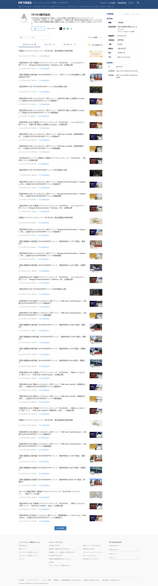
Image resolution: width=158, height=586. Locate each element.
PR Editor (51, 562)
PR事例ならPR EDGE (89, 549)
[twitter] (61, 28)
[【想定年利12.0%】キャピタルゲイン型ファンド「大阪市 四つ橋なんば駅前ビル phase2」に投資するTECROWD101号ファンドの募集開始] (60, 113)
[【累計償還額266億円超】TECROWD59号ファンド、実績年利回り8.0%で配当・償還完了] (60, 364)
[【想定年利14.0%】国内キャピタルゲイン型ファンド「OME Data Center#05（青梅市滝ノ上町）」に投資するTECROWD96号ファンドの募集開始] (60, 399)
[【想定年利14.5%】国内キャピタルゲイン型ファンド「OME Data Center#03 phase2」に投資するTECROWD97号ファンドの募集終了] (60, 304)
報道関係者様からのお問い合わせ (71, 580)
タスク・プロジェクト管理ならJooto (59, 565)
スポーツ (110, 6)
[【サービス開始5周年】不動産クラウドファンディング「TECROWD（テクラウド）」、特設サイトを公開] (60, 495)
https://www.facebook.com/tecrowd (127, 71)
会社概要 (21, 580)
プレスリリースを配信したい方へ (28, 555)
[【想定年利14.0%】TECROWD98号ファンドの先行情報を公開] (60, 292)
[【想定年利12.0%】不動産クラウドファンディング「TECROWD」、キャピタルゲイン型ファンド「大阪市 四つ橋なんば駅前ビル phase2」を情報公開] (60, 125)
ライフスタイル (85, 6)
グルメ (102, 6)
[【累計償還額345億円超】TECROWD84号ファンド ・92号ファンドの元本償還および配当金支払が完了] (60, 78)
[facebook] (64, 28)
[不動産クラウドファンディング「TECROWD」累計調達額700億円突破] (60, 54)
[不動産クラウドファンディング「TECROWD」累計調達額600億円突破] (60, 423)
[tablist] (49, 44)
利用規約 (56, 580)
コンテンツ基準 (46, 580)
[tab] (29, 44)
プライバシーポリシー (33, 580)
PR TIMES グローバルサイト (91, 559)
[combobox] (94, 37)
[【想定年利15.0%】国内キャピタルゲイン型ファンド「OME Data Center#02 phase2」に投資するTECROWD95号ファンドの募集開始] (60, 447)
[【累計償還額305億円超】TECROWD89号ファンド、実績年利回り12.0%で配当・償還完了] (60, 268)
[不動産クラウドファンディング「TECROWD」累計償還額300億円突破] (60, 221)
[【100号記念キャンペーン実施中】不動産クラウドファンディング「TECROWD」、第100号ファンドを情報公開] (60, 161)
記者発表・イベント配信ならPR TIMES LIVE (62, 552)
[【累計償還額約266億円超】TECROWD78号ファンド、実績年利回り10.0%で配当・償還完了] (60, 340)
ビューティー (61, 6)
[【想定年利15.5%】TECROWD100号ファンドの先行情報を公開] (60, 173)
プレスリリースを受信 (107, 3)
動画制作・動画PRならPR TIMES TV (59, 549)
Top (19, 6)
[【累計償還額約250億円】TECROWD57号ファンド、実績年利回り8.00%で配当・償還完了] (60, 471)
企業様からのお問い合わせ (91, 580)
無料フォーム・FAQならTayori (91, 545)
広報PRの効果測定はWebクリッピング (60, 559)
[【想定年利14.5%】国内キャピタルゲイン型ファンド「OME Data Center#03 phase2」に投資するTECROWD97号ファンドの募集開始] (60, 316)
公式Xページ (113, 554)
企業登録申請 (121, 3)
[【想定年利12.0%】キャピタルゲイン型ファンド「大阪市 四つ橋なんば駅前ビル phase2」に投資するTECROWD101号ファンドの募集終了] (60, 102)
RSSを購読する (97, 45)
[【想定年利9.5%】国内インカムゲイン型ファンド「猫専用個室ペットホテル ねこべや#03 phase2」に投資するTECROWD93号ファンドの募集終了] (60, 518)
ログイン (131, 3)
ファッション (72, 6)
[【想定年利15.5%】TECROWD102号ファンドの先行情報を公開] (60, 90)
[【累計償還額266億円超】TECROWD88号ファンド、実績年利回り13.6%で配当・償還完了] (60, 352)
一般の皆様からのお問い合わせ (110, 580)
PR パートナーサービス (89, 555)
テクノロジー (27, 6)
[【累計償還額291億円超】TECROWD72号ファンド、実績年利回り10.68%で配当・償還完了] (60, 328)
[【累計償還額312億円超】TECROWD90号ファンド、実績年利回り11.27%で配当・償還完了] (60, 244)
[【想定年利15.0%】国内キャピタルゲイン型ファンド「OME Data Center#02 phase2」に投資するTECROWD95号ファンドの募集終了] (60, 435)
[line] (67, 28)
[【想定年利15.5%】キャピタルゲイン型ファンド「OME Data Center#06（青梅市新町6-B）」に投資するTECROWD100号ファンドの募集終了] (60, 137)
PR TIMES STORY (54, 545)
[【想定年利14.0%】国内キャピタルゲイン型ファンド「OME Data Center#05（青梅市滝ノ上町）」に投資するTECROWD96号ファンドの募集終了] (60, 387)
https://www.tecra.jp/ (124, 57)
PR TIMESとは (23, 545)
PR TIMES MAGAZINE (55, 555)
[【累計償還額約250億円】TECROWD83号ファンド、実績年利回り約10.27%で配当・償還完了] (60, 483)
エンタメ (52, 6)
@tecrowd (119, 66)
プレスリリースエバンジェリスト (92, 552)
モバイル (37, 6)
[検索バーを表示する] (138, 2)
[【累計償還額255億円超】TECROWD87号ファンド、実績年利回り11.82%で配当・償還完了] (60, 459)
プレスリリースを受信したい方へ (28, 552)
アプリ (44, 6)
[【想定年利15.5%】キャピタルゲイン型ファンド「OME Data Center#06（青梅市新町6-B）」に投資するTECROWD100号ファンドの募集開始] (60, 149)
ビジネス (95, 6)
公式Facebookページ (114, 545)
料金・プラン (23, 549)
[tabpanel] (60, 288)
